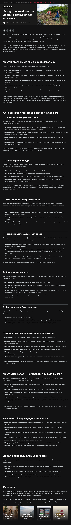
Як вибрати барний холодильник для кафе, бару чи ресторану (43, 516)
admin (8, 518)
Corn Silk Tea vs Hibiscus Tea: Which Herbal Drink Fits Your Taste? (60, 516)
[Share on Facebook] (4, 30)
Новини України (8, 6)
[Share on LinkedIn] (10, 30)
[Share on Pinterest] (13, 30)
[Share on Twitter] (7, 30)
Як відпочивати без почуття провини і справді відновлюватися (10, 516)
